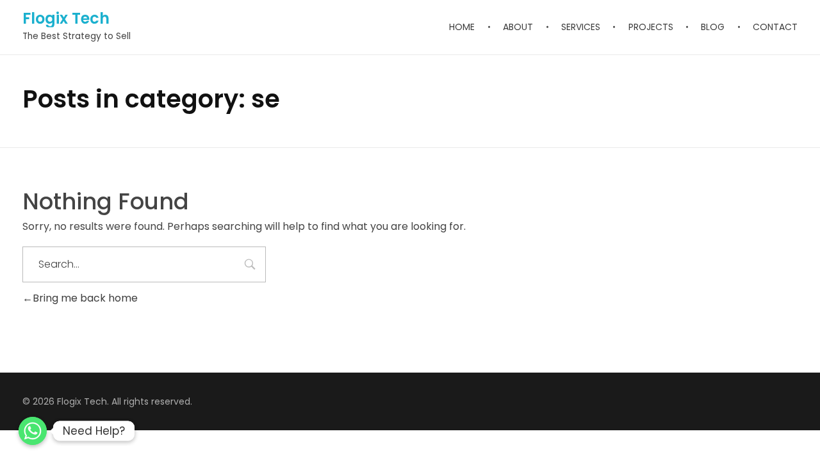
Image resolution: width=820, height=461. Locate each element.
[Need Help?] (33, 431)
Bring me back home (85, 298)
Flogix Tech (66, 18)
